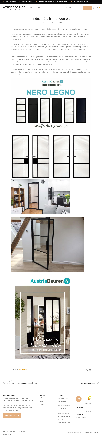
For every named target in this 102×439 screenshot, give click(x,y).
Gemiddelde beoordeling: (81, 1)
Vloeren (33, 8)
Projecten (42, 401)
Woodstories (47, 23)
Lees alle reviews (81, 417)
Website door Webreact (91, 432)
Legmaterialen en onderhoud (56, 8)
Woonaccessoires (75, 8)
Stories (41, 398)
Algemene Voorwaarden (74, 432)
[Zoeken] (94, 8)
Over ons (41, 404)
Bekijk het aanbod (12, 415)
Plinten (40, 8)
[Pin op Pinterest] (90, 370)
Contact (87, 8)
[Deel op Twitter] (87, 370)
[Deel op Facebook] (83, 370)
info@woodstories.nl (64, 422)
